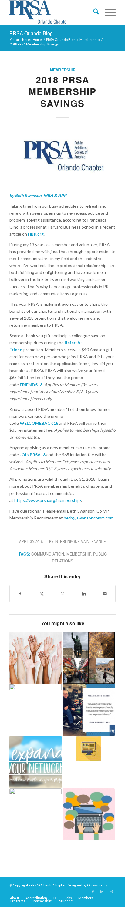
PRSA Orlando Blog (31, 33)
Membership (62, 70)
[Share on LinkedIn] (83, 593)
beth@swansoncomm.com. (89, 517)
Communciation (47, 554)
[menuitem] (93, 12)
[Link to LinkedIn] (101, 891)
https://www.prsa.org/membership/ (47, 500)
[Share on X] (41, 593)
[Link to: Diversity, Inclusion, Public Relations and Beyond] (35, 658)
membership (78, 554)
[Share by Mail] (104, 593)
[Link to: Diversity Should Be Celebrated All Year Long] (88, 710)
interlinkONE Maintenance (80, 541)
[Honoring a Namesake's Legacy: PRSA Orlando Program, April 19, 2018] (62, 157)
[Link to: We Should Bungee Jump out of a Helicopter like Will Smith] (88, 814)
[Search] (93, 12)
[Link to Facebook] (92, 891)
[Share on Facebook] (20, 593)
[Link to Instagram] (111, 891)
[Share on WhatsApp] (62, 593)
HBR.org (36, 233)
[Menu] (107, 12)
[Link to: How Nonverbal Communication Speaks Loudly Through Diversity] (88, 658)
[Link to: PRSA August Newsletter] (88, 748)
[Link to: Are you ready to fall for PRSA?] (35, 814)
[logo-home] (51, 12)
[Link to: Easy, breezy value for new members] (35, 762)
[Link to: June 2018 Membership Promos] (35, 710)
